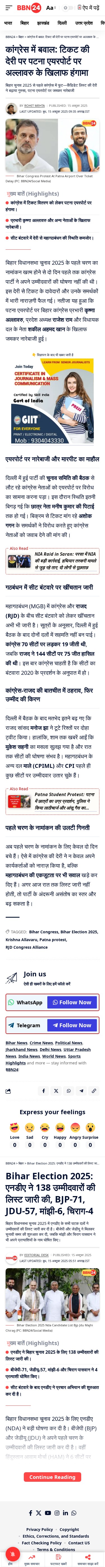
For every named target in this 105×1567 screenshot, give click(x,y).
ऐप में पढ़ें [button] (90, 7)
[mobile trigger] (10, 8)
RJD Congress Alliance (27, 947)
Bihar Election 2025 (78, 931)
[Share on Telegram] (81, 1091)
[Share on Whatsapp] (68, 1091)
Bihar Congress (43, 931)
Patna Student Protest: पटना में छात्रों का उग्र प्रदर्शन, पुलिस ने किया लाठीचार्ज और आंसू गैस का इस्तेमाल (64, 801)
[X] (38, 1513)
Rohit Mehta (34, 105)
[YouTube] (48, 1513)
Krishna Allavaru (21, 939)
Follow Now (75, 1002)
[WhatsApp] (74, 1513)
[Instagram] (57, 1513)
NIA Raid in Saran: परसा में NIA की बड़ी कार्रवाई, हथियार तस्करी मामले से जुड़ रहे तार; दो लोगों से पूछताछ (65, 561)
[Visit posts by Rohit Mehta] (11, 109)
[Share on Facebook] (43, 1091)
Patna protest (52, 939)
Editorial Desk (36, 1255)
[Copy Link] (93, 1091)
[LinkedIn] (65, 1513)
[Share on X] (56, 1091)
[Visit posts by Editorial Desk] (11, 1258)
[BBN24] (29, 7)
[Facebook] (30, 1513)
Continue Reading (52, 1476)
